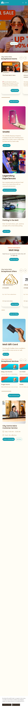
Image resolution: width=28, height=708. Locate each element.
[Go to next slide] (25, 58)
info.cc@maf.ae (12, 435)
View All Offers (14, 314)
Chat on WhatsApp (8, 439)
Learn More (15, 43)
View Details (14, 90)
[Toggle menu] (26, 2)
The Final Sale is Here (8, 75)
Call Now (18, 439)
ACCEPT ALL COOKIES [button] (6, 704)
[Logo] (5, 3)
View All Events (14, 101)
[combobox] (23, 2)
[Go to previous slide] (21, 58)
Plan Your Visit (14, 259)
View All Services (14, 395)
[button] (16, 705)
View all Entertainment (9, 190)
